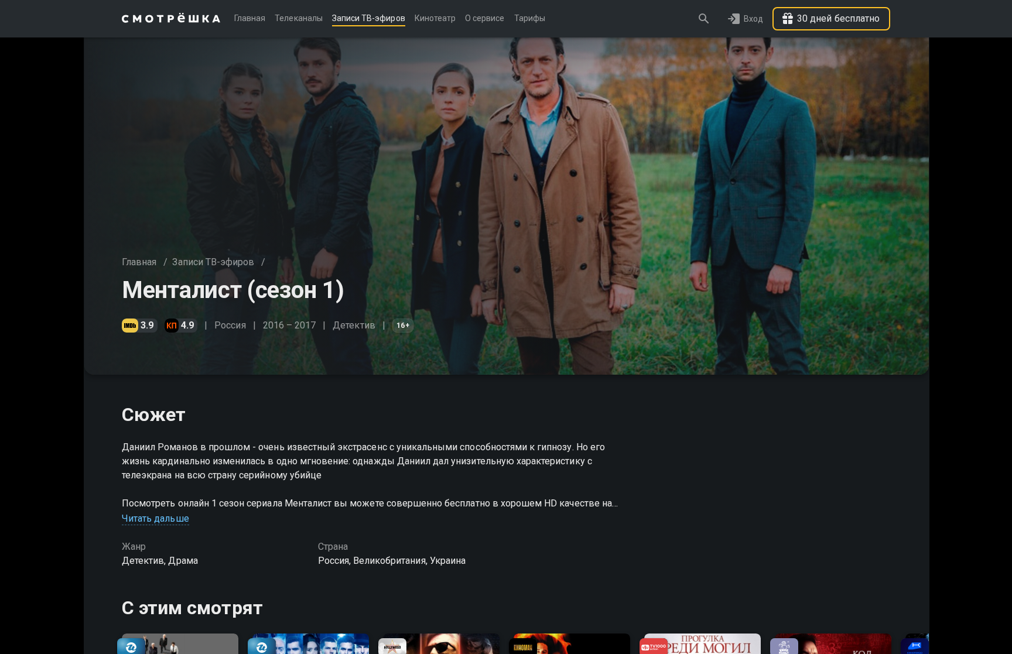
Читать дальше (155, 518)
